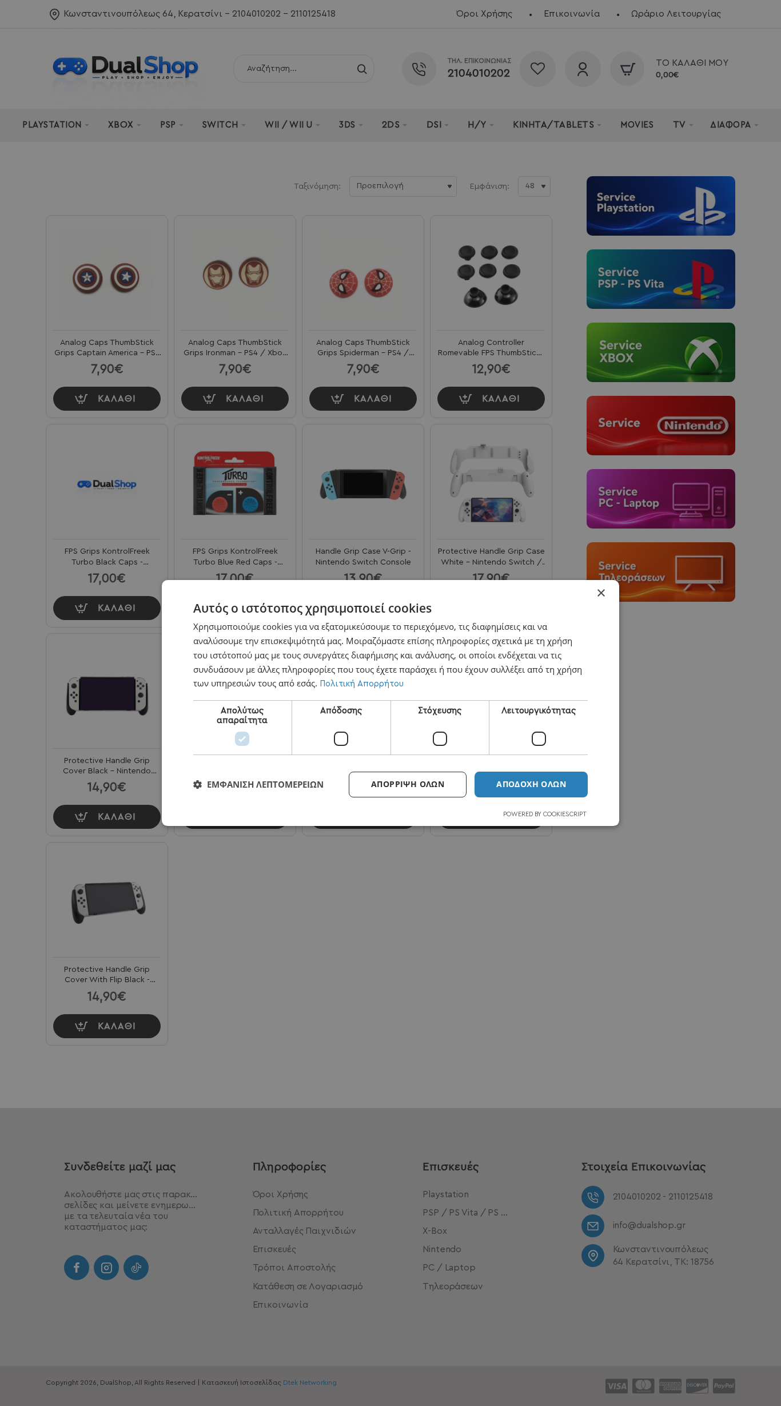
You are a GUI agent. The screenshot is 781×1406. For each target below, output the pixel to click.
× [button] (600, 593)
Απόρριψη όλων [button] (407, 784)
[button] (258, 785)
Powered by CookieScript (545, 814)
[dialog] (390, 703)
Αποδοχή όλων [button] (531, 784)
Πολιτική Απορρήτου (362, 684)
